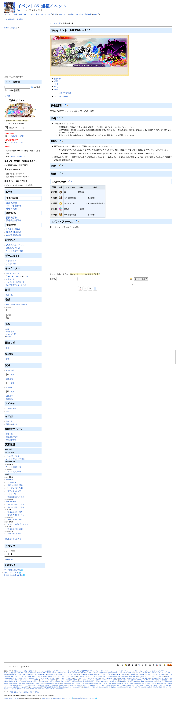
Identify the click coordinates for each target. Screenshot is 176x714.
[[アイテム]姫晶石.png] (61, 209)
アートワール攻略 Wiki (133, 671)
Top (18, 10)
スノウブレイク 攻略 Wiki (143, 678)
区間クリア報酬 (65, 93)
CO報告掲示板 (13, 229)
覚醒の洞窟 (10, 370)
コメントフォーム (61, 96)
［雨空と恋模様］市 (17, 156)
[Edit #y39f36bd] (60, 141)
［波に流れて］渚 (15, 142)
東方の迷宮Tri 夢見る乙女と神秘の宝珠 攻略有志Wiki (51, 685)
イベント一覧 (11, 494)
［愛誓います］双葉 (13, 533)
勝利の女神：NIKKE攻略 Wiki (129, 676)
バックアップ (46, 14)
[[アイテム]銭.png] (61, 192)
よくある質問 (11, 263)
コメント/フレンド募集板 (15, 459)
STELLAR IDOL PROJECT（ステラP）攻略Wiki (81, 685)
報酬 (56, 89)
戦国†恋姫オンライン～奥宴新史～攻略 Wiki (19, 674)
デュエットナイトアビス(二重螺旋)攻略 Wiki (154, 683)
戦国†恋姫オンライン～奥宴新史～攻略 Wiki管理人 (24, 692)
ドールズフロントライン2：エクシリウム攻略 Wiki (91, 676)
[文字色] (80, 288)
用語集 (8, 424)
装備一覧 (9, 295)
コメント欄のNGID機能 (14, 251)
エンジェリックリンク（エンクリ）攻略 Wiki (66, 674)
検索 (81, 14)
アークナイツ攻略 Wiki (99, 671)
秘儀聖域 (9, 399)
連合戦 (8, 336)
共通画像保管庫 (12, 437)
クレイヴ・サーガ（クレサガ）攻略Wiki (46, 678)
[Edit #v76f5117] (60, 173)
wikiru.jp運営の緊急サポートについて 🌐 (85, 698)
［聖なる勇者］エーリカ (15, 515)
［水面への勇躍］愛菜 (14, 485)
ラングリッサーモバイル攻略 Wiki (116, 671)
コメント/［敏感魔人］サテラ (17, 524)
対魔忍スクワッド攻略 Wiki (90, 687)
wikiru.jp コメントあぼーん (11, 698)
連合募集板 (11, 208)
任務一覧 (9, 421)
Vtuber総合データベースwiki (17, 683)
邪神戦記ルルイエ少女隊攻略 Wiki (118, 687)
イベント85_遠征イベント (42, 6)
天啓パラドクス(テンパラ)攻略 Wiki (24, 676)
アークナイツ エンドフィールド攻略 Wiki (64, 676)
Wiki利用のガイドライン (15, 245)
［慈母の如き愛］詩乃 (14, 512)
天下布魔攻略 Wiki (133, 674)
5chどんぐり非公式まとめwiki (131, 681)
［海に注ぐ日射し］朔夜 (15, 507)
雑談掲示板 (11, 203)
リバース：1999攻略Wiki (108, 678)
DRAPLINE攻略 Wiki (159, 687)
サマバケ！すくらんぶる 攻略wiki (36, 681)
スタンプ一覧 (11, 334)
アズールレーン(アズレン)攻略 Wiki (69, 671)
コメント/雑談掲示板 (13, 467)
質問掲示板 (11, 217)
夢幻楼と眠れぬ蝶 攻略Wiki (148, 681)
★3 (20, 276)
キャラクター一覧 (12, 273)
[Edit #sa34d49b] (76, 221)
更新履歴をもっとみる (13, 539)
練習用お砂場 (11, 440)
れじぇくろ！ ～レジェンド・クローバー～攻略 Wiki (112, 674)
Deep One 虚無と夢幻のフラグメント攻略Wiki (50, 672)
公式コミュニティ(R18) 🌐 (14, 575)
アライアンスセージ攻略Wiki (25, 678)
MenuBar (9, 479)
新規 (71, 14)
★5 (13, 276)
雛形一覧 (9, 434)
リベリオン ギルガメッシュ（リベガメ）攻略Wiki (108, 681)
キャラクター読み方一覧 (15, 282)
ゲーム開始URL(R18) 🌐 (13, 570)
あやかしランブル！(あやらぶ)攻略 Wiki (152, 671)
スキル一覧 (10, 279)
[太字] (90, 288)
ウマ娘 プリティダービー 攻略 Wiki (43, 674)
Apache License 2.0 (46, 698)
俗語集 (14, 424)
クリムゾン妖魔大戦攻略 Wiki (43, 676)
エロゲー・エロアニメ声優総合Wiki (106, 685)
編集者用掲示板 (13, 232)
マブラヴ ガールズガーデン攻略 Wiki (142, 685)
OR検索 (10, 90)
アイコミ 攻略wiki (35, 687)
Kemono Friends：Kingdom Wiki (125, 678)
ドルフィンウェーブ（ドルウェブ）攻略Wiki (151, 676)
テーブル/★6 (11, 482)
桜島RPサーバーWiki (142, 680)
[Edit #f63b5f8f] (60, 165)
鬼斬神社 (9, 387)
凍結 (32, 14)
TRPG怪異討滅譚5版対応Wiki (49, 687)
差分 (37, 14)
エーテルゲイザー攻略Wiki (65, 678)
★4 (16, 276)
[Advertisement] (24, 56)
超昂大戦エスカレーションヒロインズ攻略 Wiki (121, 672)
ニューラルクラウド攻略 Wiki (88, 674)
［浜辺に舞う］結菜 (16, 136)
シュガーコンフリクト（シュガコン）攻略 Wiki (152, 674)
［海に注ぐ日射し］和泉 (15, 497)
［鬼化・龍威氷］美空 (14, 519)
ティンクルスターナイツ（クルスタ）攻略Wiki (87, 678)
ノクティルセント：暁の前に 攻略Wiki (71, 681)
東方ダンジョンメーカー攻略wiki (131, 683)
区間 (56, 87)
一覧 (76, 14)
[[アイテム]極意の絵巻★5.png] (61, 214)
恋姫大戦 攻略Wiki (64, 687)
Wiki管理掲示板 (13, 235)
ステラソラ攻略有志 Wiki (124, 685)
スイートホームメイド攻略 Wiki (30, 680)
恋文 (7, 411)
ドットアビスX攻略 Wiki (30, 689)
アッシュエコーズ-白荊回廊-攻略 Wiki (67, 680)
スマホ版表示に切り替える (14, 19)
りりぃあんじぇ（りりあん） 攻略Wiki (90, 680)
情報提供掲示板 (13, 220)
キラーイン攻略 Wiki (134, 687)
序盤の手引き (11, 261)
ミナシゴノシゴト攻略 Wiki (142, 672)
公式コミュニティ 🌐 (12, 573)
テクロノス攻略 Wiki (76, 687)
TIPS (56, 84)
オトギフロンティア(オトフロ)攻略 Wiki (47, 671)
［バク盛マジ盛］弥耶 (14, 488)
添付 (55, 14)
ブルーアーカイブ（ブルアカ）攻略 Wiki (75, 672)
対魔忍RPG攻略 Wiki (86, 671)
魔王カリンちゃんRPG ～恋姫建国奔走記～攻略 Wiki (86, 683)
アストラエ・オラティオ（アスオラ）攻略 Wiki (51, 689)
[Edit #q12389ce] (65, 105)
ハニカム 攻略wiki (156, 678)
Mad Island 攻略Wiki (155, 680)
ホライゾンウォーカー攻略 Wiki (162, 685)
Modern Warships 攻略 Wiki (48, 680)
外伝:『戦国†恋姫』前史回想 (16, 304)
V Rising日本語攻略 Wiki (113, 676)
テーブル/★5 (11, 501)
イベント (9, 96)
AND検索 (36, 87)
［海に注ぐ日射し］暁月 (15, 504)
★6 (9, 276)
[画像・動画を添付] (95, 288)
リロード (61, 14)
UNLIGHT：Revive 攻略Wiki (110, 680)
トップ (7, 14)
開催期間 (57, 79)
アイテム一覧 (11, 408)
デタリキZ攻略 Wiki (30, 672)
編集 (15, 14)
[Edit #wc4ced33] (69, 181)
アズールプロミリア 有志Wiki (127, 680)
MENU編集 (9, 559)
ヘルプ (96, 14)
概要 (7, 329)
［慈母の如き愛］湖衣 (14, 529)
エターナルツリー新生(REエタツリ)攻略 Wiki (16, 687)
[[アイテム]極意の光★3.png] (61, 203)
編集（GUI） (24, 14)
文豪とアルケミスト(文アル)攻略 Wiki (24, 671)
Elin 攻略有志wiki (66, 683)
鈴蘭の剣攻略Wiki (88, 681)
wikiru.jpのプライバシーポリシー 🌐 (63, 698)
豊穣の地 (9, 379)
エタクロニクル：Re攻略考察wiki (111, 683)
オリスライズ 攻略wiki (53, 681)
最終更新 (88, 14)
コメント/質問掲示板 (13, 471)
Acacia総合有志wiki (146, 687)
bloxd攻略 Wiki (103, 687)
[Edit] (67, 105)
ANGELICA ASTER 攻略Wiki (52, 683)
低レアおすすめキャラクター (17, 285)
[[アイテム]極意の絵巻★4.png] (61, 198)
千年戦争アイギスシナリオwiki (34, 683)
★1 (28, 276)
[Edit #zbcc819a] (60, 117)
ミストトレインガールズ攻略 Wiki (97, 672)
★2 (24, 276)
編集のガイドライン (13, 248)
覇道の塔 (9, 396)
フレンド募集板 (13, 205)
